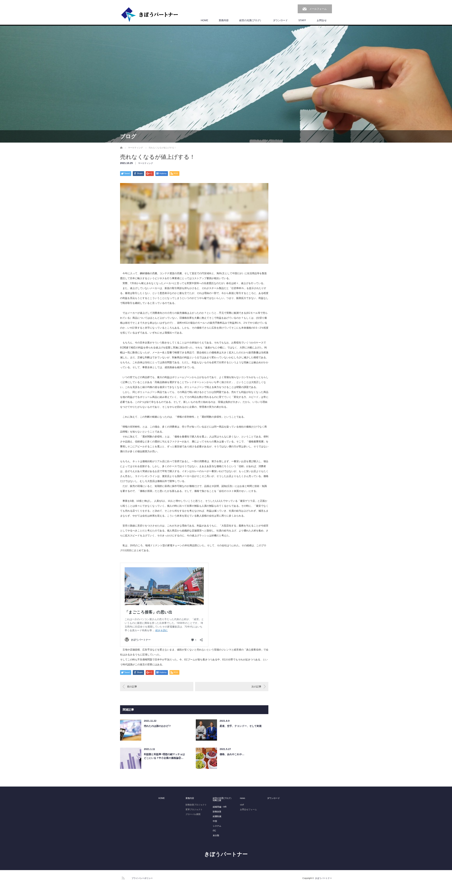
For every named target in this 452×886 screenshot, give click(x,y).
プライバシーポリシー (142, 878)
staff (242, 805)
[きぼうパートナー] (150, 15)
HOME (204, 20)
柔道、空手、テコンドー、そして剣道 (241, 726)
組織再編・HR (220, 807)
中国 (215, 821)
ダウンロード (280, 20)
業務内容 (224, 20)
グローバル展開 (193, 814)
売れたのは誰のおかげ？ (157, 726)
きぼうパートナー (226, 854)
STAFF (302, 20)
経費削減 (217, 816)
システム (217, 826)
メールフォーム (318, 8)
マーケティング (145, 163)
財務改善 (217, 812)
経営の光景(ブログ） (250, 20)
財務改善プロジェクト (196, 805)
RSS (122, 877)
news (242, 798)
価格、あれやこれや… (232, 754)
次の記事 (256, 686)
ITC (214, 831)
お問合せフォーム (248, 809)
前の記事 (132, 686)
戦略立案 (217, 800)
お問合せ (322, 20)
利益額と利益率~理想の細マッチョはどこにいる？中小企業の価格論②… (164, 756)
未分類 (216, 835)
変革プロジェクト (194, 809)
